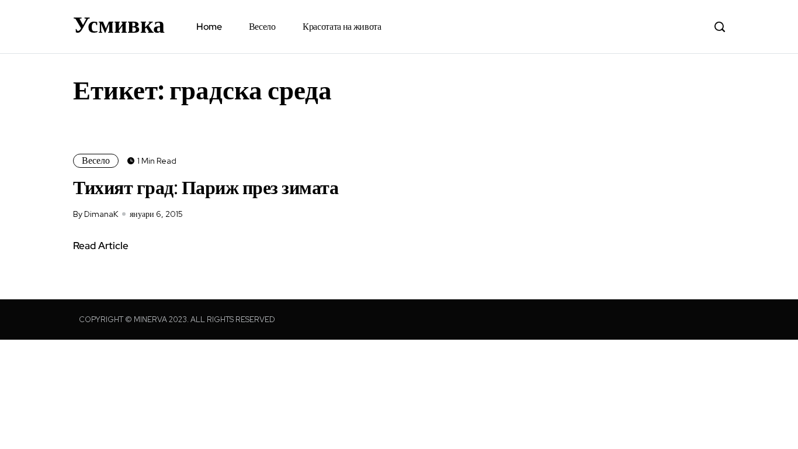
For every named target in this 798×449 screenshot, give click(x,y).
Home (209, 26)
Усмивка (119, 24)
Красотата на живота (342, 26)
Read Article (101, 245)
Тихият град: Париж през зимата (205, 187)
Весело (262, 26)
